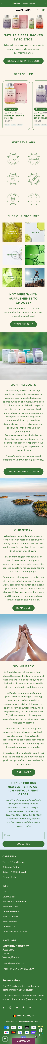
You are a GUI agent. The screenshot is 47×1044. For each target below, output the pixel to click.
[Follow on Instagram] (10, 1007)
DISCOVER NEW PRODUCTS (23, 61)
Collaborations (11, 911)
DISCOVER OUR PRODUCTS (24, 471)
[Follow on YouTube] (17, 1007)
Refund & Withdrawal (14, 872)
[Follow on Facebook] (4, 1007)
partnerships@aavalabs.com (18, 989)
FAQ (5, 891)
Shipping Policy (11, 867)
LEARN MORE (23, 772)
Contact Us (9, 926)
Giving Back (9, 896)
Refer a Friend (10, 916)
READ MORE (23, 608)
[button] (23, 1041)
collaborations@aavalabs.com (26, 999)
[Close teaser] (36, 1037)
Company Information (15, 931)
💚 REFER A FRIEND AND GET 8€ (23, 3)
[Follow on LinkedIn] (30, 1007)
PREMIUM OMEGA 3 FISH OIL (14, 117)
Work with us (10, 921)
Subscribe (23, 844)
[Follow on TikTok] (23, 1007)
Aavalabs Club (10, 906)
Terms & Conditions (13, 862)
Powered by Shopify (31, 1021)
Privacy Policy (10, 877)
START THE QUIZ (23, 324)
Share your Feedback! (14, 901)
